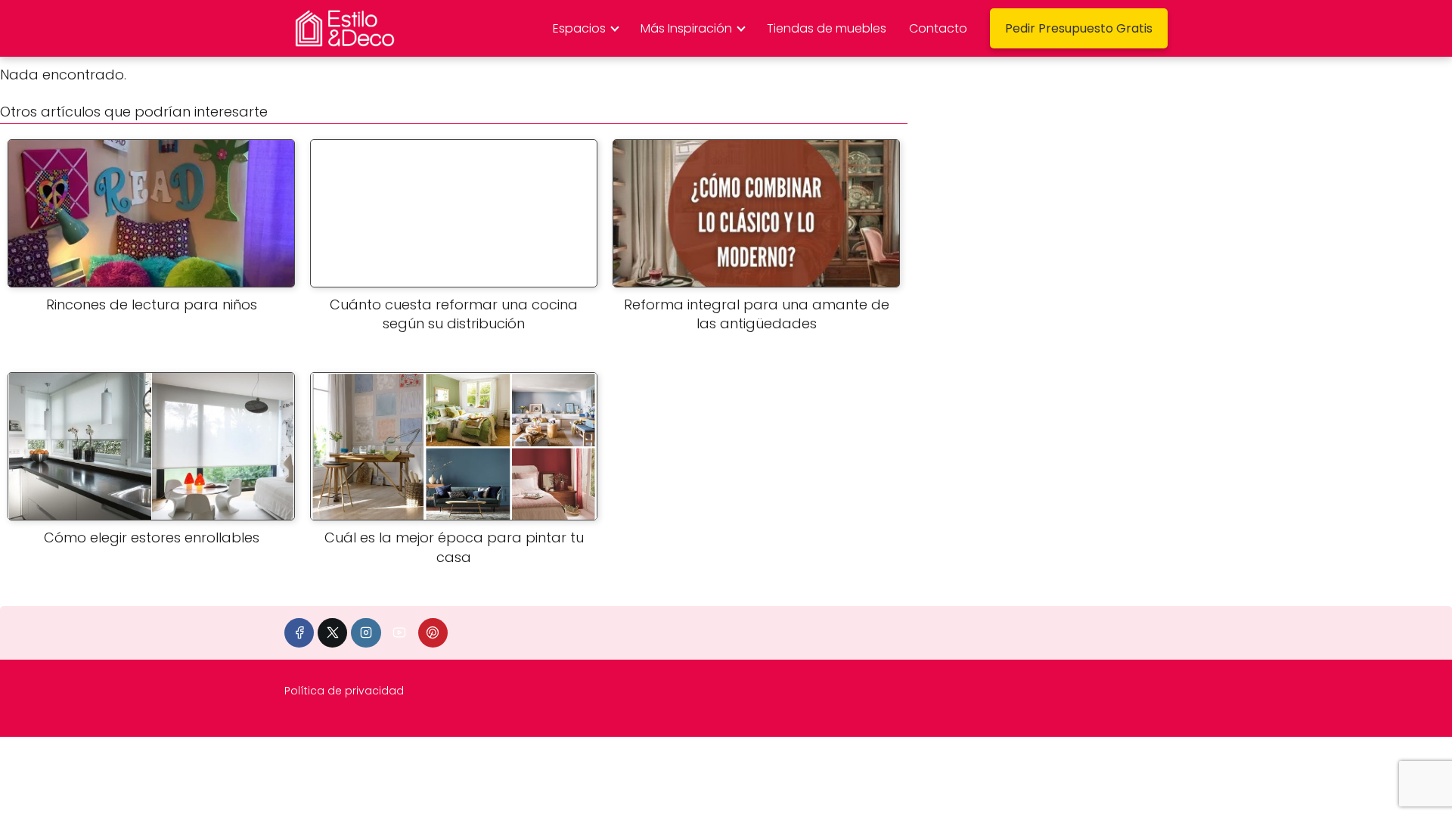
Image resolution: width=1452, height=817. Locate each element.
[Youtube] (399, 633)
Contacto (938, 28)
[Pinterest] (433, 633)
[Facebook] (299, 633)
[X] (332, 633)
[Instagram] (365, 633)
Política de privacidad (344, 690)
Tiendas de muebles (826, 28)
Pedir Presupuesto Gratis (1079, 28)
